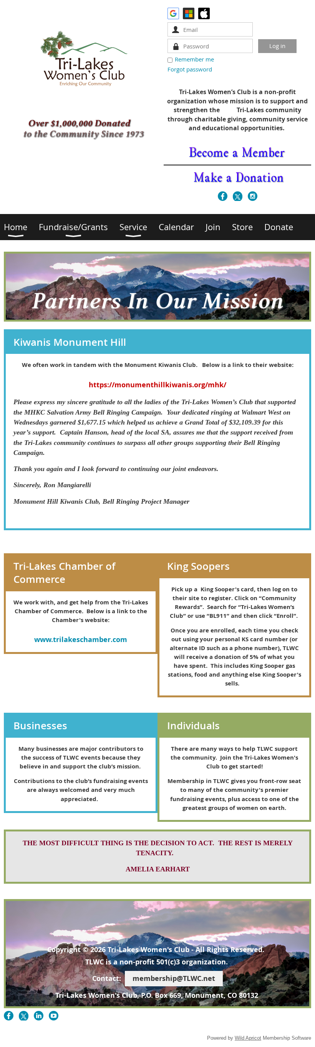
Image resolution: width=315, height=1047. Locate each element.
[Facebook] (222, 196)
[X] (237, 196)
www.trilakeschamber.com (80, 639)
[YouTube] (53, 1015)
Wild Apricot (248, 1038)
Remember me (194, 59)
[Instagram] (252, 196)
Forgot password (189, 69)
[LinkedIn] (38, 1015)
